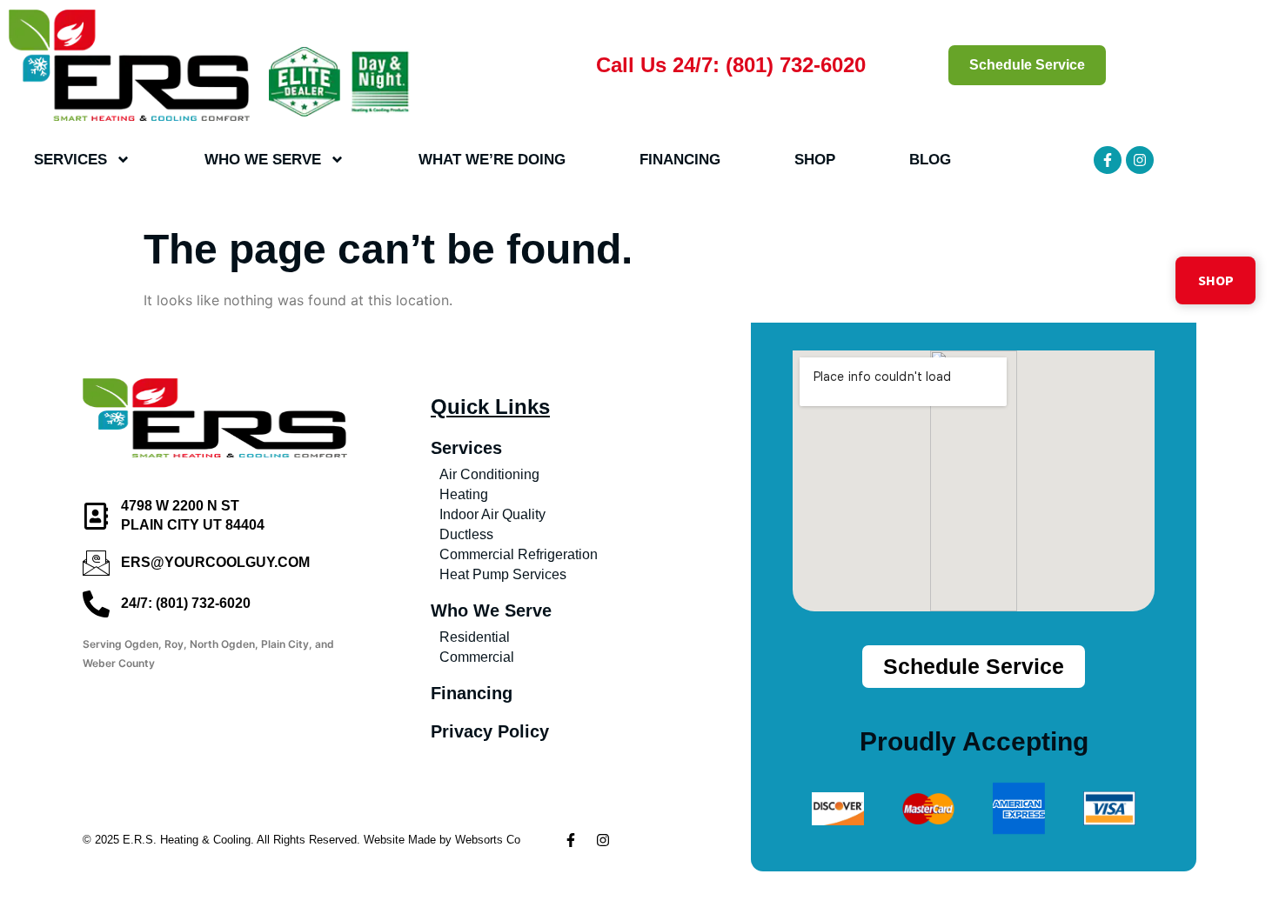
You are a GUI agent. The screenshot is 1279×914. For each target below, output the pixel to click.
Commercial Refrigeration (518, 554)
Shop (814, 159)
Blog (930, 159)
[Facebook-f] (1108, 160)
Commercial (476, 657)
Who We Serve (262, 159)
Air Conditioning (489, 474)
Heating (463, 494)
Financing (680, 159)
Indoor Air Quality (492, 514)
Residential (474, 637)
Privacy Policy (490, 731)
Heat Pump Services (502, 574)
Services (70, 159)
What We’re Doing (492, 159)
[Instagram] (1140, 160)
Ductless (466, 534)
